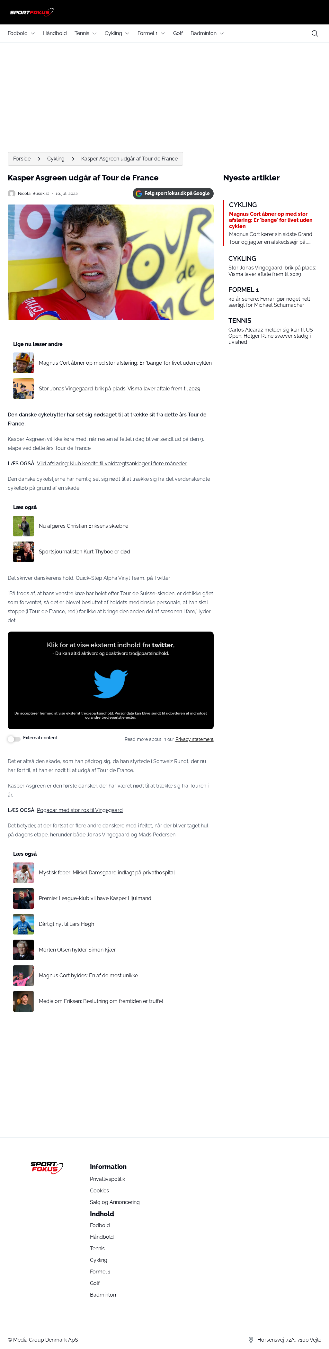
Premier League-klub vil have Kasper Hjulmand (95, 898)
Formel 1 (148, 33)
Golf (178, 33)
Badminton (204, 33)
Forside (22, 159)
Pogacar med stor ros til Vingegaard (80, 810)
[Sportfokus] (164, 12)
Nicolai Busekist (33, 193)
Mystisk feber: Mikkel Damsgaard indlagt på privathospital (107, 873)
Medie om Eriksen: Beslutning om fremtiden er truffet (101, 1001)
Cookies (99, 1191)
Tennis (82, 33)
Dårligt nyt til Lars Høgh (66, 924)
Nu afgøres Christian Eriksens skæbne (83, 526)
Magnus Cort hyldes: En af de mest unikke (88, 975)
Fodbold (18, 33)
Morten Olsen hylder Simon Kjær (77, 950)
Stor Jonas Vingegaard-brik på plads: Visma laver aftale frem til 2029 (119, 389)
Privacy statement (194, 739)
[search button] (314, 33)
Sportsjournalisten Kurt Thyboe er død (84, 552)
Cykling (113, 33)
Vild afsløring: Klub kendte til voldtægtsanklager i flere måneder (112, 463)
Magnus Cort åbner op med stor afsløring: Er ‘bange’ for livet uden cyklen (125, 363)
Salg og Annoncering (115, 1202)
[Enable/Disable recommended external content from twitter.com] (14, 739)
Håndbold (55, 33)
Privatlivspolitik (107, 1179)
